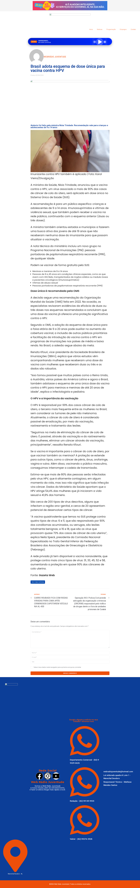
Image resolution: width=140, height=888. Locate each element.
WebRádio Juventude (55, 57)
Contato (133, 29)
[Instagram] (47, 776)
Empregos (123, 29)
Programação (111, 29)
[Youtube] (56, 776)
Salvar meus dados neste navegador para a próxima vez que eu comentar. (57, 667)
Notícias (99, 29)
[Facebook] (39, 776)
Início (91, 29)
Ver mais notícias (38, 582)
